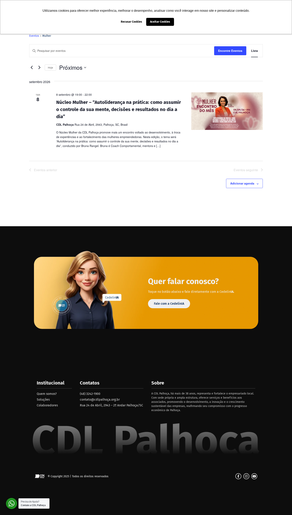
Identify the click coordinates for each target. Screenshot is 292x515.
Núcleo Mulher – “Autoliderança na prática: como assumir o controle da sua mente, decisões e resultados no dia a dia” (118, 109)
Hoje (50, 67)
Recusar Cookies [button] (131, 21)
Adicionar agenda (242, 183)
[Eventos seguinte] (39, 67)
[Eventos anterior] (31, 67)
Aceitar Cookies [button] (160, 21)
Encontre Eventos (230, 51)
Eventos (34, 36)
